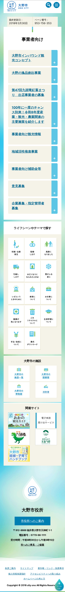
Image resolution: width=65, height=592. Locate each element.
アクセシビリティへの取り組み (45, 573)
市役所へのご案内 (32, 521)
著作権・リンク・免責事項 (51, 568)
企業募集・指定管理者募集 (28, 205)
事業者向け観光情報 (26, 134)
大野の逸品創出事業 (26, 73)
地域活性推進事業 (25, 151)
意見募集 (18, 186)
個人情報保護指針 (17, 573)
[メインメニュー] (56, 5)
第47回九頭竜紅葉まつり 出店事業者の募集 (28, 92)
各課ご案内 (10, 568)
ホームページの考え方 (34, 578)
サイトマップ (26, 568)
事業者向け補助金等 (26, 169)
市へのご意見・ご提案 (32, 544)
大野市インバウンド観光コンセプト (28, 58)
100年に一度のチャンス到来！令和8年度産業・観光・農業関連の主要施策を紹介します (28, 115)
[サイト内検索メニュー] (48, 5)
